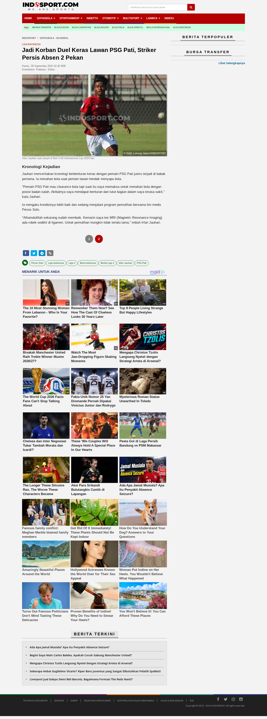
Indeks (169, 18)
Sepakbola (44, 18)
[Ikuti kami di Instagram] (233, 700)
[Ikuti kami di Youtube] (241, 700)
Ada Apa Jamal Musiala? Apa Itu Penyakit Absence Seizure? (69, 647)
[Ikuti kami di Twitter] (225, 700)
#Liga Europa (61, 27)
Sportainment (69, 18)
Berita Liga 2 (107, 263)
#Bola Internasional (158, 27)
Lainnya (151, 18)
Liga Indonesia (56, 263)
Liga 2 (72, 263)
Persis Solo (37, 263)
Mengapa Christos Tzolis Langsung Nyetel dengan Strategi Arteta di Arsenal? (81, 663)
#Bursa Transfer (41, 27)
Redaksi (59, 700)
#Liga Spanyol (135, 27)
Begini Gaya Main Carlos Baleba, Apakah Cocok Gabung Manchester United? (81, 655)
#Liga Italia (118, 27)
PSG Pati (141, 263)
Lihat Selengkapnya (232, 63)
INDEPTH (92, 18)
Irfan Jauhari (125, 263)
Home (28, 18)
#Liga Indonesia (182, 27)
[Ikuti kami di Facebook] (218, 700)
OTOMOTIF (109, 18)
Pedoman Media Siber (97, 700)
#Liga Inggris (101, 27)
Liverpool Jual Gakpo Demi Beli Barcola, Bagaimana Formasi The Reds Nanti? (81, 679)
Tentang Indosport (35, 700)
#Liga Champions (81, 27)
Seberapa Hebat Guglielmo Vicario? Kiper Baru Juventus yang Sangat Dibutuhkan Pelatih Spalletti (95, 671)
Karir (74, 700)
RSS (192, 700)
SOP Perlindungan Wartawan (135, 700)
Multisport (131, 18)
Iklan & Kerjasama (172, 700)
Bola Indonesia (88, 263)
